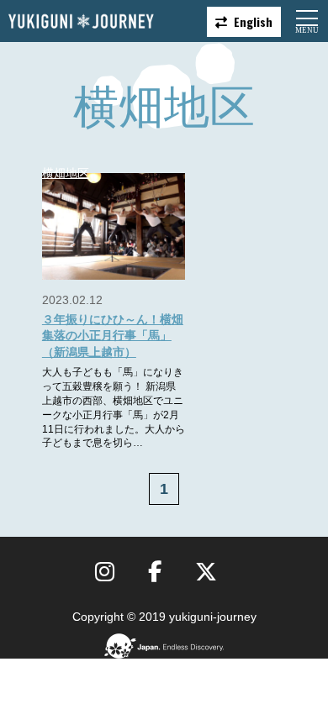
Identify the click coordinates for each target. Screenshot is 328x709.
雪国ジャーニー (80, 21)
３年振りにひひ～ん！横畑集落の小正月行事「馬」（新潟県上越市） (112, 335)
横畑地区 (65, 173)
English (253, 21)
